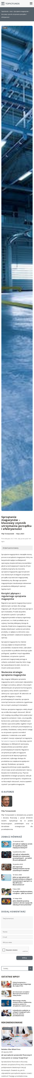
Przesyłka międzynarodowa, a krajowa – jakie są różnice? (23, 892)
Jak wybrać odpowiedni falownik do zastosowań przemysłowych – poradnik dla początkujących (22, 857)
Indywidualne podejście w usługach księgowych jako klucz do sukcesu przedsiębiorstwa (21, 1013)
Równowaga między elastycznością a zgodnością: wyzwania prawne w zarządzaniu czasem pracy (22, 1003)
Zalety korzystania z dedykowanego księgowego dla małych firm (22, 984)
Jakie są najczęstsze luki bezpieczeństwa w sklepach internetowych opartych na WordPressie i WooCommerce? (22, 881)
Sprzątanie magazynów (9, 741)
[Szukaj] (30, 968)
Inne (4, 28)
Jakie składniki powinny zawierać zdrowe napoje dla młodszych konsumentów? (22, 903)
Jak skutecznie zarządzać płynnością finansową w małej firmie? (21, 993)
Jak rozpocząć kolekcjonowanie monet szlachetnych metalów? (21, 868)
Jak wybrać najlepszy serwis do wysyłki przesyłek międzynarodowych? (22, 846)
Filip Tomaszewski (7, 533)
